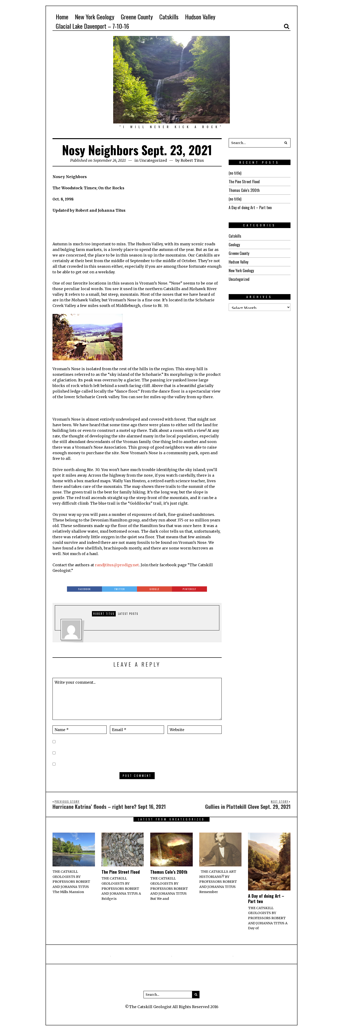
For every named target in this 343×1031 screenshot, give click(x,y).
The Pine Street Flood (244, 181)
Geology (234, 244)
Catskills (235, 236)
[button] (285, 143)
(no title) (235, 173)
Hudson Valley (238, 262)
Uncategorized (153, 160)
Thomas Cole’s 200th (244, 190)
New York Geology (241, 270)
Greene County (239, 253)
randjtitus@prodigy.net (117, 565)
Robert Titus (192, 160)
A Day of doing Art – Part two (250, 207)
